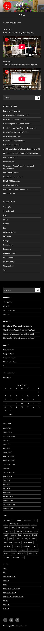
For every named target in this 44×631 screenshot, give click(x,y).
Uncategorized (9, 253)
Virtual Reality (8, 262)
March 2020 (7, 428)
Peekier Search (8, 350)
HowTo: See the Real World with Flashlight (19, 128)
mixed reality (27, 546)
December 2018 (8, 456)
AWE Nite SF (14, 524)
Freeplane (28, 531)
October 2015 (8, 508)
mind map (7, 546)
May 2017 (6, 484)
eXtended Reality (24, 527)
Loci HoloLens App (9, 593)
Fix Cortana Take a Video (13, 177)
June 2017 (6, 480)
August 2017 (7, 476)
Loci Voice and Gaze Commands (15, 190)
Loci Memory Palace (11, 173)
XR (22, 557)
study (13, 553)
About (5, 568)
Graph (5, 215)
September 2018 (9, 464)
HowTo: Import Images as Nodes (18, 32)
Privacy (5, 601)
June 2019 (6, 444)
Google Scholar (8, 354)
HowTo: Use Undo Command (14, 141)
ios (5, 539)
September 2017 (9, 472)
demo (34, 524)
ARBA (19, 520)
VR (4, 270)
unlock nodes (8, 258)
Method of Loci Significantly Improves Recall (20, 153)
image (5, 220)
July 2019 (6, 440)
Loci (18, 5)
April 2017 (6, 488)
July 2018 (6, 468)
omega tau (22, 550)
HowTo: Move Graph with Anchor (16, 132)
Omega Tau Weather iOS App (13, 597)
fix (33, 527)
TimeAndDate (8, 302)
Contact (6, 580)
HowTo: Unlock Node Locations (15, 120)
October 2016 (8, 500)
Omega (6, 241)
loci (5, 542)
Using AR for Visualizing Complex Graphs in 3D (18, 334)
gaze (36, 531)
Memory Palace (9, 232)
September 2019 (9, 436)
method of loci (27, 542)
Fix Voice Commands (11, 185)
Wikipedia (6, 314)
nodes (6, 550)
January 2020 (7, 432)
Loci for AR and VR (10, 157)
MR (35, 546)
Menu (23, 15)
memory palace (14, 542)
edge (6, 527)
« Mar (11, 414)
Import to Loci (8, 162)
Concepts (7, 207)
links (34, 539)
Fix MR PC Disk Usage (11, 181)
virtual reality (21, 553)
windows (16, 557)
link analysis (26, 539)
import (6, 224)
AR (13, 520)
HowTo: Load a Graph (11, 145)
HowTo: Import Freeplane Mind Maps (20, 65)
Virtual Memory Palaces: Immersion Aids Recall (19, 330)
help (19, 535)
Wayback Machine (9, 310)
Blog (4, 572)
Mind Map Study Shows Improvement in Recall (18, 338)
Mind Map (7, 236)
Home (5, 585)
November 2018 (8, 460)
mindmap (17, 546)
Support (6, 609)
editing (13, 527)
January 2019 (7, 452)
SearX (5, 366)
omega (13, 550)
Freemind (19, 531)
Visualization (8, 266)
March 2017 (7, 492)
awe (5, 524)
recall (6, 553)
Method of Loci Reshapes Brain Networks (17, 326)
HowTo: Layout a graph (12, 136)
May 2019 (6, 448)
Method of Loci (9, 194)
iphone (17, 539)
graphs (13, 535)
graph (6, 535)
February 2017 (8, 496)
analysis (7, 520)
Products (7, 249)
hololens (27, 535)
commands (25, 524)
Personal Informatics (11, 111)
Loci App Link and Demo (11, 589)
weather (7, 557)
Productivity (8, 245)
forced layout (8, 211)
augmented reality (30, 520)
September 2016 (9, 504)
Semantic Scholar (9, 358)
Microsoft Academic (10, 362)
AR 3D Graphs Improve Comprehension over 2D (21, 149)
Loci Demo (7, 377)
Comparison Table (9, 576)
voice (30, 553)
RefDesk (6, 306)
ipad (10, 539)
